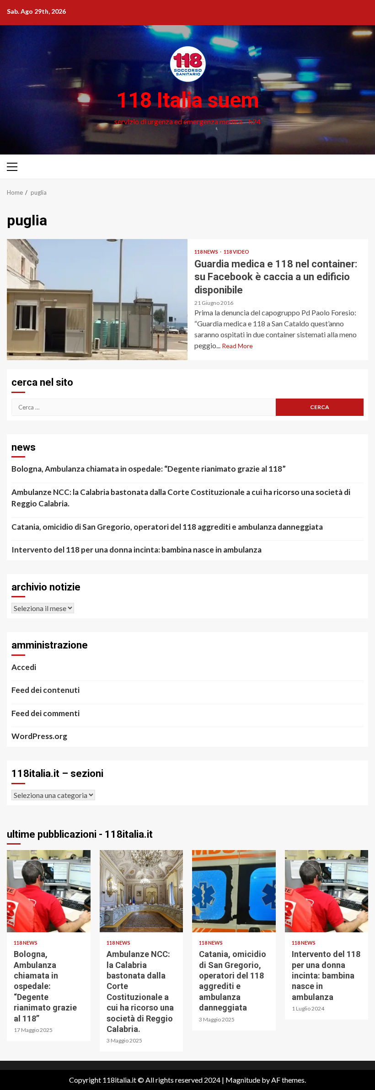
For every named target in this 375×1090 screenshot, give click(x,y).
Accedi (23, 667)
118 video (236, 251)
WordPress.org (39, 736)
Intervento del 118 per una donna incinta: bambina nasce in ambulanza (136, 549)
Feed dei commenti (45, 713)
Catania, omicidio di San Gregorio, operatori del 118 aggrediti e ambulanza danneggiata (167, 527)
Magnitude (242, 1079)
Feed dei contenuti (45, 690)
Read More (237, 346)
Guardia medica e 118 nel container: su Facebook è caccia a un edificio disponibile (97, 299)
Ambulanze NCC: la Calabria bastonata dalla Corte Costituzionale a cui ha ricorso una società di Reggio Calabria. (180, 498)
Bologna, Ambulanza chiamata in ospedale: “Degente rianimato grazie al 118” (148, 468)
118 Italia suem (187, 100)
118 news (206, 251)
